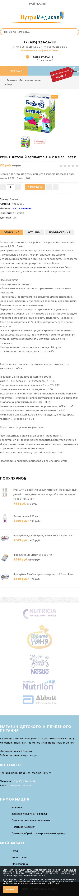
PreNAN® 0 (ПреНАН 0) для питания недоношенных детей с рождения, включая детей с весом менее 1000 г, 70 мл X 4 (45, 494)
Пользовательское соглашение (31, 820)
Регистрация (19, 857)
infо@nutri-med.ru (20, 785)
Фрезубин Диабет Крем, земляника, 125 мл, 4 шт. (44, 535)
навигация (15, 70)
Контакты (17, 807)
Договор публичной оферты (29, 813)
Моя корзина (20, 864)
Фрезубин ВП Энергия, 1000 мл (32, 554)
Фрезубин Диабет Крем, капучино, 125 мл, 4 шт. (43, 574)
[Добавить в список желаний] (49, 187)
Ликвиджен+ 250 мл (25, 516)
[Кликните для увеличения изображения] (39, 113)
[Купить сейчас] (55, 187)
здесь (57, 883)
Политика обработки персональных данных (39, 833)
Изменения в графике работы (39, 50)
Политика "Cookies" (23, 826)
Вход (15, 851)
